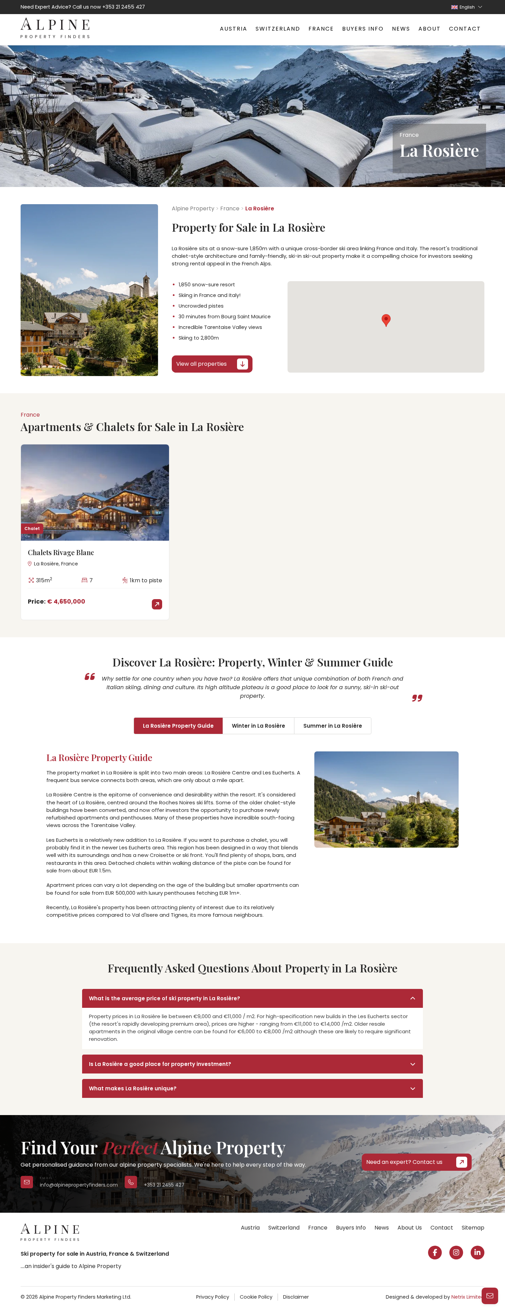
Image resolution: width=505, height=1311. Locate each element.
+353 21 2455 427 (123, 6)
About (429, 29)
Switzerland (278, 29)
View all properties (201, 364)
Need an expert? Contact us (404, 1162)
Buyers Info (363, 29)
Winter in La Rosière (258, 725)
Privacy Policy (212, 1296)
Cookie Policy (256, 1296)
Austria (233, 29)
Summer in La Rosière (332, 725)
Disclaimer (296, 1296)
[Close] (491, 1205)
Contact (465, 29)
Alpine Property (193, 208)
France (321, 29)
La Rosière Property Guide (178, 725)
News (401, 29)
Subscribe (392, 1288)
